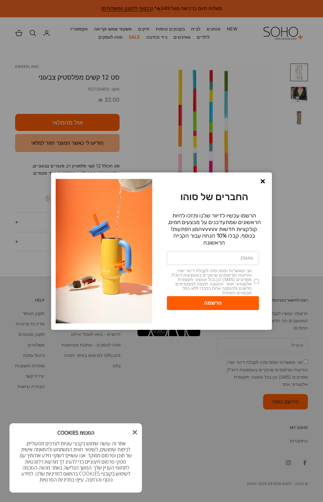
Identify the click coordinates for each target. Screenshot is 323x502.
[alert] (161, 251)
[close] (134, 432)
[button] (263, 181)
